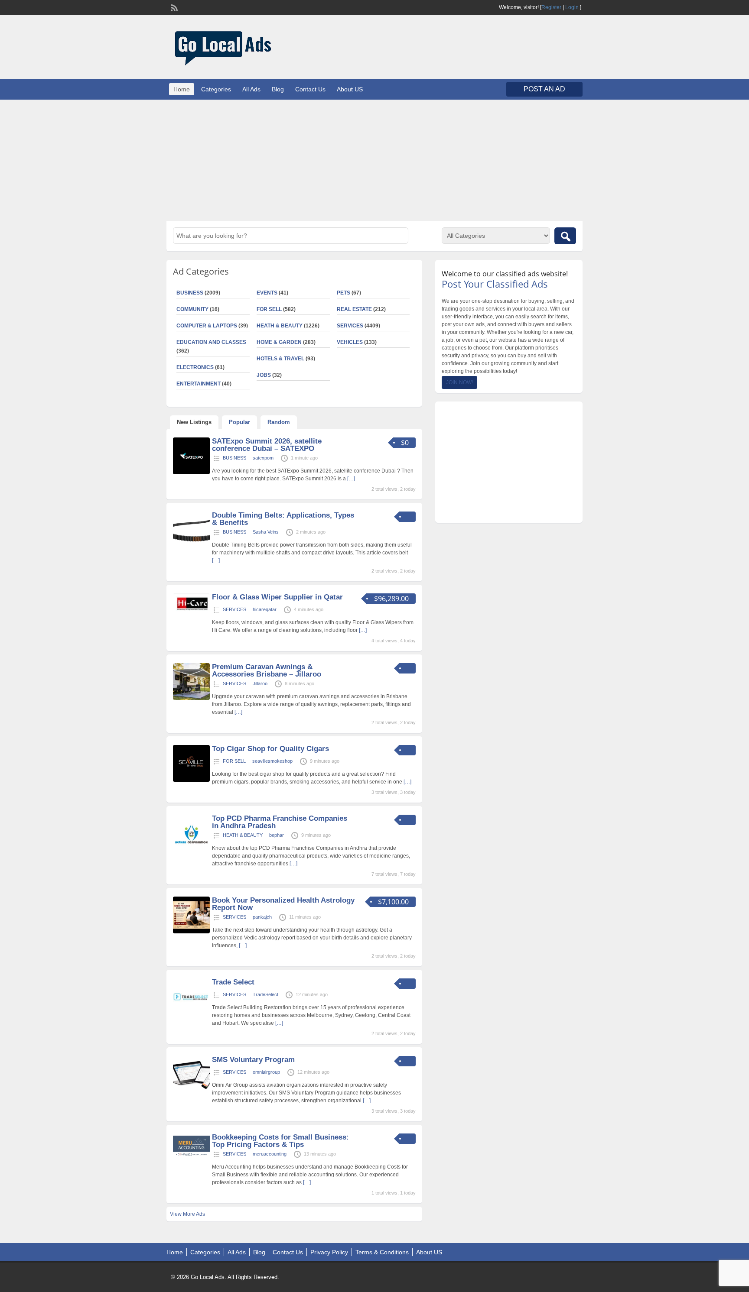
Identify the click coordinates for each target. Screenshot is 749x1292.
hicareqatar (265, 609)
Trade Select (233, 982)
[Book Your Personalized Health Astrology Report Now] (191, 932)
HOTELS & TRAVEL (280, 359)
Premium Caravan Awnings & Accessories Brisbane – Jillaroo (266, 670)
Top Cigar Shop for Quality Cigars (270, 749)
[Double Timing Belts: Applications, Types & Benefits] (191, 547)
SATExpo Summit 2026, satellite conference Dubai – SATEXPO (267, 445)
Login (572, 7)
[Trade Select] (191, 1013)
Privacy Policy (329, 1252)
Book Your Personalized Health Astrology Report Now (283, 904)
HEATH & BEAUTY (280, 326)
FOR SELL (269, 309)
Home (181, 89)
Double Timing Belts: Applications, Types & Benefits (283, 519)
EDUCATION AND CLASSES (211, 342)
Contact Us (310, 89)
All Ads (251, 89)
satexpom (263, 457)
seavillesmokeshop (272, 761)
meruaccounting (270, 1153)
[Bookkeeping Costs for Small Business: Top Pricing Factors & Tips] (191, 1156)
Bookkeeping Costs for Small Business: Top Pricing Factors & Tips (280, 1141)
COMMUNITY (192, 309)
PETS (343, 293)
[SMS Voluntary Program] (191, 1091)
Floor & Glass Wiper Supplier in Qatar (277, 597)
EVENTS (267, 293)
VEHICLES (350, 342)
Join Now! (459, 382)
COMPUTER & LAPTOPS (206, 326)
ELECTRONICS (195, 367)
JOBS (264, 375)
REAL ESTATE (354, 309)
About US (350, 89)
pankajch (262, 917)
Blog (278, 89)
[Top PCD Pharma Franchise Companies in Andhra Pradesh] (191, 850)
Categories (216, 89)
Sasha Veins (266, 531)
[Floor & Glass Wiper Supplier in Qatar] (191, 612)
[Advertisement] (374, 160)
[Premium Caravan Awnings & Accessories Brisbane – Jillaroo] (191, 698)
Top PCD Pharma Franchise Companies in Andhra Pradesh (279, 822)
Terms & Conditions (382, 1252)
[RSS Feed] (173, 6)
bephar (276, 835)
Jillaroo (260, 683)
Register (551, 7)
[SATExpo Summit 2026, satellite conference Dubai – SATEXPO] (191, 473)
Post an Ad (544, 89)
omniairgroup (266, 1072)
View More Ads (187, 1214)
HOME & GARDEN (279, 342)
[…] (351, 479)
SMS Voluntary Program (253, 1060)
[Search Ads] (565, 235)
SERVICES (350, 326)
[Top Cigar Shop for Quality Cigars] (191, 780)
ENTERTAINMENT (198, 384)
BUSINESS (189, 293)
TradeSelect (265, 994)
